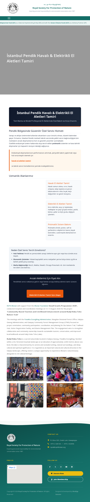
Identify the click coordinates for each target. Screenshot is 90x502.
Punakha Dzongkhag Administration (37, 319)
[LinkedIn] (72, 467)
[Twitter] (55, 467)
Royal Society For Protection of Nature (30, 491)
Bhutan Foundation (41, 306)
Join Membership (61, 479)
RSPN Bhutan (12, 306)
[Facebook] (50, 467)
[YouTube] (66, 467)
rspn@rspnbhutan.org (57, 447)
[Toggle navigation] (9, 18)
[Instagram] (61, 467)
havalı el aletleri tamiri (21, 161)
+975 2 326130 (55, 444)
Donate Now (59, 473)
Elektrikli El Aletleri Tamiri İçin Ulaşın (45, 295)
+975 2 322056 (69, 444)
